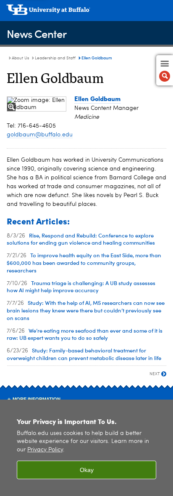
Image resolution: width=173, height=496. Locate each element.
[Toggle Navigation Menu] (164, 70)
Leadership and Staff (55, 58)
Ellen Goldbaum (97, 98)
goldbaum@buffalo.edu (40, 135)
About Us (20, 58)
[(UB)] (86, 12)
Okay (87, 470)
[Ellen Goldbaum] (36, 104)
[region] (86, 448)
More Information (36, 399)
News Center (36, 33)
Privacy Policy (45, 450)
